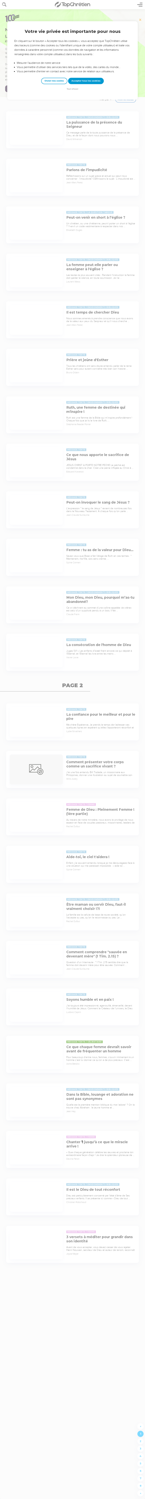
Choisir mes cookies (54, 81)
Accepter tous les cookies (85, 81)
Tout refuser (72, 89)
